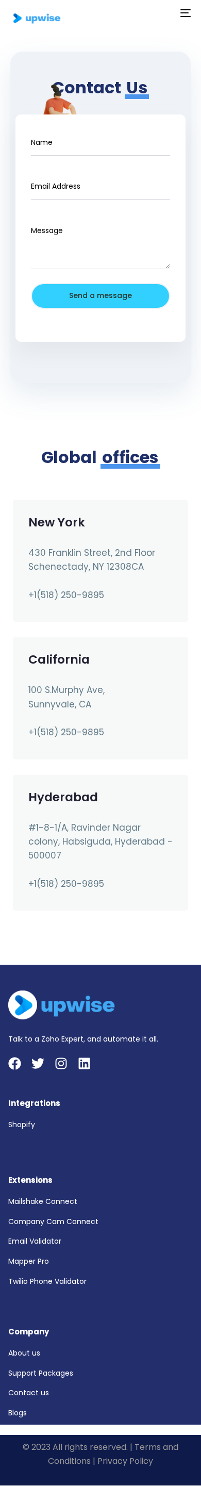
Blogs (17, 1413)
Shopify (21, 1124)
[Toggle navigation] (160, 13)
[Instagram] (61, 1063)
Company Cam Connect (53, 1221)
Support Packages (40, 1373)
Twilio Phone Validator (47, 1281)
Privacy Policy (125, 1461)
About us (24, 1353)
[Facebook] (14, 1063)
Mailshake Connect (42, 1201)
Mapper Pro (28, 1261)
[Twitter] (37, 1063)
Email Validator (34, 1241)
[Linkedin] (84, 1063)
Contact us (28, 1393)
